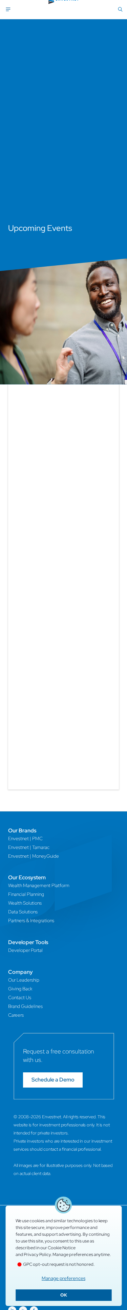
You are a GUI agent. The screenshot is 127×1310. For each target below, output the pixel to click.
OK (63, 1295)
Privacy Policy (37, 1254)
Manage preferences (63, 1278)
